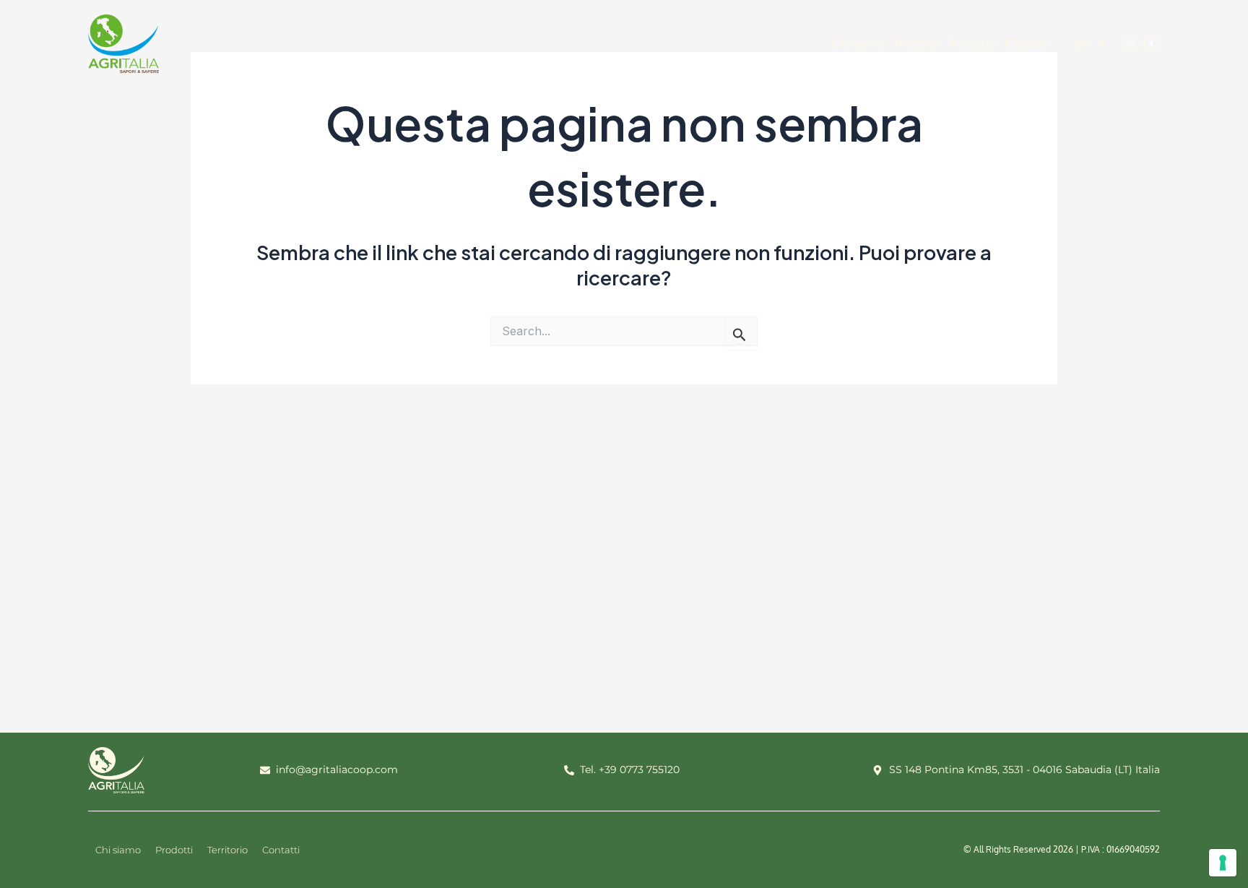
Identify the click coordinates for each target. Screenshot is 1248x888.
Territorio (971, 44)
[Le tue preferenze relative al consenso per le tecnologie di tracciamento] (1222, 862)
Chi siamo (858, 44)
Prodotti (916, 44)
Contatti (1027, 44)
